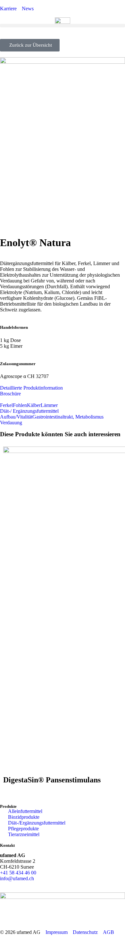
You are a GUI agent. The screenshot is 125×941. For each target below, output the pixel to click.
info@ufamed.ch (17, 878)
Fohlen (20, 405)
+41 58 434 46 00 (18, 872)
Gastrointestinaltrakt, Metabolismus (68, 417)
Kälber (34, 405)
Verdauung (11, 422)
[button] (62, 25)
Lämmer (49, 405)
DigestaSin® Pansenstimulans (52, 780)
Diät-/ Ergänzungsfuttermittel (29, 411)
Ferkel (6, 405)
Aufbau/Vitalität (16, 417)
